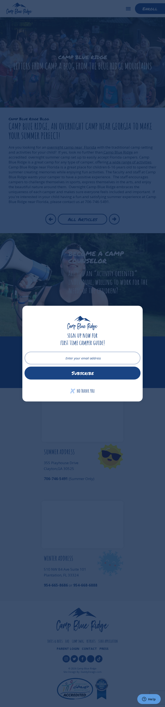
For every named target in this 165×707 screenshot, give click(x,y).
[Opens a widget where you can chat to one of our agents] (149, 699)
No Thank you (82, 391)
